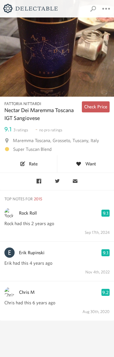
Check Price (95, 106)
